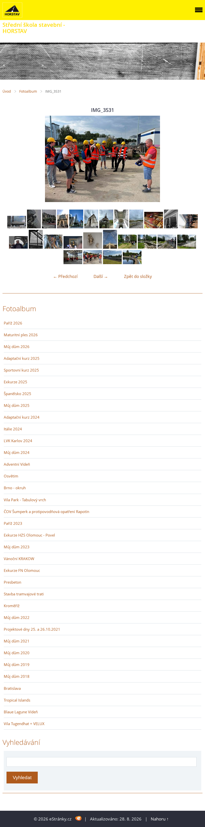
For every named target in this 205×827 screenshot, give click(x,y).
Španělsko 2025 (17, 393)
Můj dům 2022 (17, 617)
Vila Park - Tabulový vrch (25, 499)
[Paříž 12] (106, 227)
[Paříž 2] (92, 247)
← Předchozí (65, 276)
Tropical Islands (17, 700)
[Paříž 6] (18, 247)
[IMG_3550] (167, 247)
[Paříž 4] (53, 247)
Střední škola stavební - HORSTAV (33, 28)
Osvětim (11, 475)
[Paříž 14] (76, 227)
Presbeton (12, 582)
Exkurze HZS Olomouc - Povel (29, 535)
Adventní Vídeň (17, 464)
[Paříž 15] (62, 227)
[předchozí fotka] (10, 159)
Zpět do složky (138, 276)
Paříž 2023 (13, 523)
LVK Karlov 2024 (18, 440)
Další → (101, 276)
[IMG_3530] (112, 262)
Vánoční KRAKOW (19, 558)
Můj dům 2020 (17, 652)
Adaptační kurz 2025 (22, 358)
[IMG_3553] (147, 247)
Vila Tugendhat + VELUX (24, 723)
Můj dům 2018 (17, 676)
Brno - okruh (15, 487)
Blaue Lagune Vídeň (21, 711)
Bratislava (12, 688)
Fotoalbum (28, 91)
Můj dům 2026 (17, 346)
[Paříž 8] (171, 227)
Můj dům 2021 (17, 640)
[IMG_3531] (92, 262)
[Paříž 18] (34, 227)
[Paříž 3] (73, 247)
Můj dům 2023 (17, 546)
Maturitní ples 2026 (21, 334)
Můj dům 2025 (17, 405)
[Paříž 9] (153, 227)
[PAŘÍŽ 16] (49, 227)
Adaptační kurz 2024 (22, 417)
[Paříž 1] (110, 247)
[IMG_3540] (186, 247)
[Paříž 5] (36, 247)
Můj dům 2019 (17, 664)
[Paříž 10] (136, 227)
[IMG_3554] (127, 247)
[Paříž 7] (188, 227)
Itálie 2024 (13, 428)
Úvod (6, 91)
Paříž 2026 (13, 322)
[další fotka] (194, 159)
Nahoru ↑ (160, 819)
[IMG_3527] (132, 262)
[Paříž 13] (91, 227)
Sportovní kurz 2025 (21, 370)
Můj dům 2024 (17, 452)
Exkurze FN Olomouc (22, 570)
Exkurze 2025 (15, 381)
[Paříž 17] (16, 227)
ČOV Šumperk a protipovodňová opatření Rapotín (46, 511)
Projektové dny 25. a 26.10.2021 (32, 629)
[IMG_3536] (73, 262)
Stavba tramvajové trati (24, 593)
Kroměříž (12, 605)
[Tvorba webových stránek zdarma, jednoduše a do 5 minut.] (78, 818)
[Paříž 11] (121, 227)
